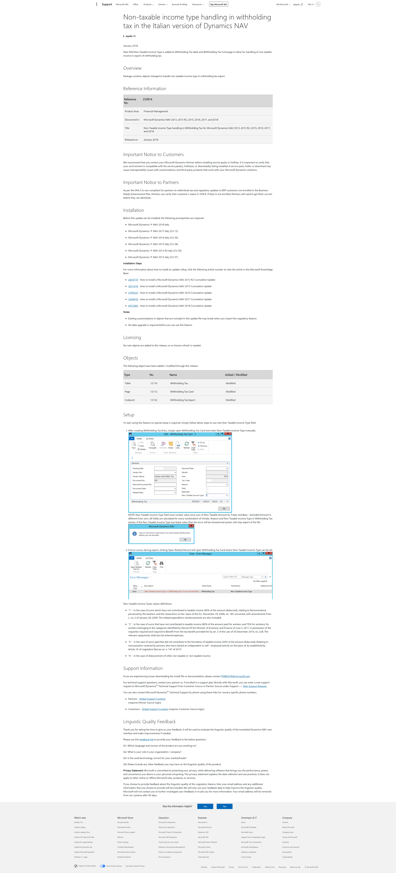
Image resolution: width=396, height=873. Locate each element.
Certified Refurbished (125, 847)
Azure (243, 822)
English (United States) (87, 866)
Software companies (248, 852)
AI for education (164, 857)
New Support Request (255, 686)
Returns (120, 837)
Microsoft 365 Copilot (206, 852)
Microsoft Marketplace (249, 847)
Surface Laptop (79, 827)
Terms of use (243, 867)
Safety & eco (270, 867)
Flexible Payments (124, 857)
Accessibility (287, 852)
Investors (285, 842)
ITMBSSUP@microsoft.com (235, 676)
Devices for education (167, 827)
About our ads (295, 867)
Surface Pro (78, 822)
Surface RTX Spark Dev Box (84, 837)
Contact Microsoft (218, 867)
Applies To (130, 36)
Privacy (231, 867)
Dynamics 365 (203, 832)
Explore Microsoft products (84, 852)
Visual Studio (246, 857)
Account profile (123, 822)
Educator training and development (172, 847)
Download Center (124, 827)
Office (135, 4)
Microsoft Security (205, 827)
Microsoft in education (167, 822)
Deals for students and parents (170, 852)
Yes (205, 806)
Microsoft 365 (122, 4)
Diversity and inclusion (290, 847)
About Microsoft (288, 827)
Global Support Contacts (152, 698)
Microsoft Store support (126, 832)
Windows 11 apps (80, 857)
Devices (162, 4)
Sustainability (287, 857)
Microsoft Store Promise (126, 852)
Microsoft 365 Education (168, 837)
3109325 (133, 292)
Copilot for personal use (83, 847)
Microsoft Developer (248, 827)
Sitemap (204, 867)
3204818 (133, 299)
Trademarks (256, 867)
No (224, 806)
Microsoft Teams (204, 847)
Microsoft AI (202, 822)
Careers (285, 822)
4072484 (133, 305)
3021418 (133, 286)
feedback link (147, 739)
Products (147, 4)
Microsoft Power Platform (207, 842)
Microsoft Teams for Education (170, 832)
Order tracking (122, 842)
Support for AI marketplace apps (253, 837)
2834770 (133, 279)
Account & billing (179, 4)
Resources (197, 4)
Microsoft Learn (247, 832)
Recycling (282, 867)
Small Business (203, 857)
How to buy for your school (169, 842)
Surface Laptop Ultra (82, 832)
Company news (288, 832)
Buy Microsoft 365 (219, 4)
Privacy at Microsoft (289, 837)
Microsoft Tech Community (251, 842)
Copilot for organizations (83, 842)
